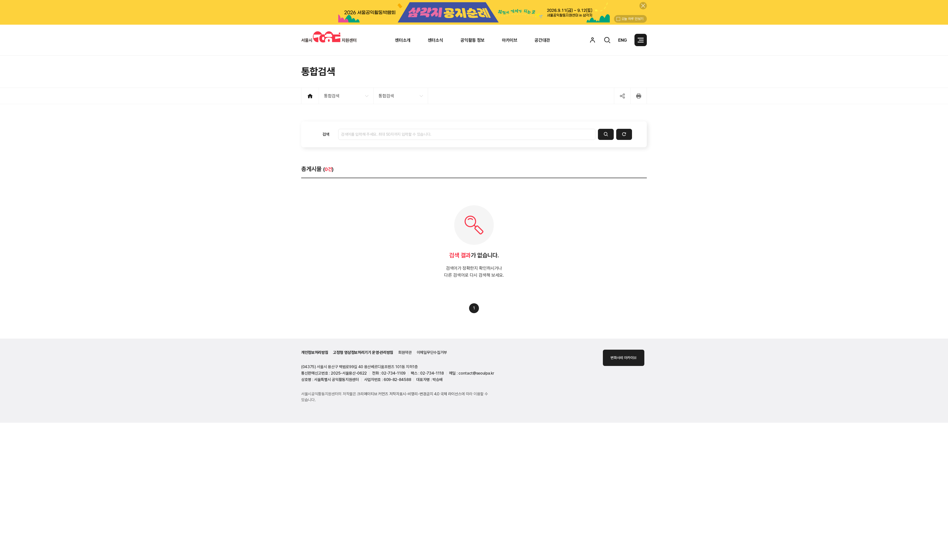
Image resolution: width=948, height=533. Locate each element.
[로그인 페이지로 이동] (592, 40)
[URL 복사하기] (622, 96)
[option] (474, 12)
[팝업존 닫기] (643, 5)
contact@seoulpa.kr (476, 373)
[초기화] (624, 134)
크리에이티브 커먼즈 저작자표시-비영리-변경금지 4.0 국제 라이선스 (409, 394)
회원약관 (405, 352)
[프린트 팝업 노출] (639, 96)
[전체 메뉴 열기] (640, 40)
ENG (622, 40)
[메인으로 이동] (328, 36)
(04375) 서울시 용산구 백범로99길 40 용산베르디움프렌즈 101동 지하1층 (359, 366)
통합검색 (331, 95)
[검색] (606, 134)
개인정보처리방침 (314, 352)
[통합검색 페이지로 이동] (607, 40)
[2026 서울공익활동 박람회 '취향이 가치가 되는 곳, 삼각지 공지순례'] (474, 12)
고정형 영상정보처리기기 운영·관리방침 (363, 352)
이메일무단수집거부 (432, 352)
